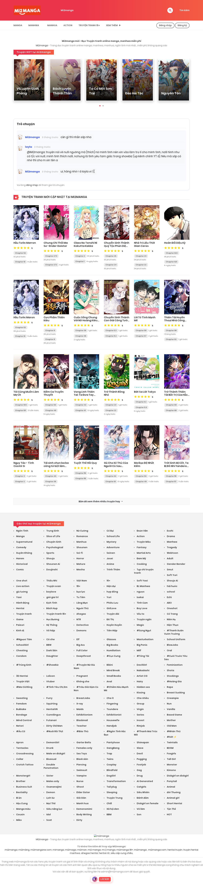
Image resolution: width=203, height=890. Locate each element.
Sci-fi (79, 552)
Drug (139, 775)
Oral (169, 650)
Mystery (111, 541)
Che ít (110, 698)
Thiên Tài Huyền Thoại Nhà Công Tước (174, 320)
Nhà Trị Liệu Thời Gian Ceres (144, 244)
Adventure (113, 547)
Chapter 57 (141, 336)
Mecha (80, 569)
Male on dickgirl (55, 753)
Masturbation (144, 639)
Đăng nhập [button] (165, 25)
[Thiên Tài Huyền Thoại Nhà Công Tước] (177, 296)
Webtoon (172, 552)
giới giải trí (52, 597)
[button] (170, 10)
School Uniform (175, 639)
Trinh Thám (113, 569)
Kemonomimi (84, 809)
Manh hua (82, 803)
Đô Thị (110, 619)
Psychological (54, 547)
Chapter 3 (20, 476)
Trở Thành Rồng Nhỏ (114, 393)
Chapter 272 (51, 264)
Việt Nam (81, 580)
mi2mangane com (41, 849)
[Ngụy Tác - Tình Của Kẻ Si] (26, 442)
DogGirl (111, 775)
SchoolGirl (22, 644)
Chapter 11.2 (111, 336)
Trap (109, 753)
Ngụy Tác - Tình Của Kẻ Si (23, 464)
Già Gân (81, 797)
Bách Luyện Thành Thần (62, 90)
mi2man (82, 849)
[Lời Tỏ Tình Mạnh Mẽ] (146, 296)
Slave (139, 748)
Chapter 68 (171, 410)
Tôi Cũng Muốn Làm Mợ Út (26, 393)
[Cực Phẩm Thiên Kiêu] (56, 296)
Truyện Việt (22, 681)
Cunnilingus (53, 714)
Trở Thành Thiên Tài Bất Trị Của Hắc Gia (176, 395)
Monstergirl (23, 775)
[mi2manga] (26, 10)
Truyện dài (112, 613)
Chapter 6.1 (141, 402)
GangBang (112, 748)
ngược (140, 591)
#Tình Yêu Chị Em (56, 687)
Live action (22, 586)
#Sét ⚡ (171, 736)
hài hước (171, 586)
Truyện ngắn (143, 619)
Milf (138, 650)
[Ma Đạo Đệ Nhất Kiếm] (146, 442)
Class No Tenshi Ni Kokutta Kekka (85, 244)
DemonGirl (52, 742)
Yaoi (19, 597)
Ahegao (81, 613)
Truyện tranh (24, 613)
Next (191, 81)
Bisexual (51, 759)
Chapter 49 (50, 410)
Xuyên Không (24, 552)
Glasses (111, 639)
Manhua (52, 25)
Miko (19, 820)
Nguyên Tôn (171, 93)
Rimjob (140, 725)
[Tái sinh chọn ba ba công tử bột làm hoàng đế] (56, 442)
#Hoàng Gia (174, 681)
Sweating (22, 698)
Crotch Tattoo (24, 764)
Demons (81, 630)
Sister (49, 775)
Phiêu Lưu (112, 602)
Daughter (52, 656)
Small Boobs (113, 676)
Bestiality (22, 792)
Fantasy (141, 547)
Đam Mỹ (141, 558)
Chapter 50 (50, 405)
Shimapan (142, 742)
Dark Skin (51, 650)
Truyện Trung (114, 797)
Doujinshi (52, 569)
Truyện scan (53, 586)
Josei (109, 558)
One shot (21, 580)
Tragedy (171, 547)
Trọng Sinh (52, 530)
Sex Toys (81, 753)
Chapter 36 (80, 330)
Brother (20, 781)
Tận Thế (171, 809)
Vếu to (140, 613)
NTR (78, 619)
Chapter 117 (171, 481)
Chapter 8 (50, 339)
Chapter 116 (80, 473)
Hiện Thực (172, 625)
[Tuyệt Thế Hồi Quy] (86, 442)
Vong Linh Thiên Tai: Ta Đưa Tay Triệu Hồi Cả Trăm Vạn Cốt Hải (85, 396)
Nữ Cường (82, 530)
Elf (77, 639)
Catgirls (141, 786)
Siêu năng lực (54, 809)
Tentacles (22, 748)
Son (138, 814)
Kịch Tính (51, 602)
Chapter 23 (141, 256)
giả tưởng (22, 591)
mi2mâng (23, 849)
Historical (22, 564)
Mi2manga (67, 10)
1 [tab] (100, 106)
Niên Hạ (171, 619)
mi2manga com (157, 849)
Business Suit (24, 786)
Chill (109, 803)
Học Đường (52, 619)
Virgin (140, 709)
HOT (169, 814)
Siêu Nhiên (142, 792)
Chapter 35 (80, 336)
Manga (17, 25)
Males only (52, 781)
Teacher (81, 725)
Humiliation (113, 650)
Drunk (49, 748)
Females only (84, 748)
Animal (170, 786)
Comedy (21, 547)
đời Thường (173, 792)
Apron (19, 742)
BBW (48, 644)
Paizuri (20, 625)
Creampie (172, 698)
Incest (140, 720)
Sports (50, 552)
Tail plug (111, 786)
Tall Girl (171, 759)
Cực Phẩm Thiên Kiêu (54, 319)
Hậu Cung (22, 803)
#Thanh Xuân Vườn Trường (173, 632)
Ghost (80, 786)
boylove (51, 591)
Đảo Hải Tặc (134, 93)
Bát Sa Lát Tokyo (145, 392)
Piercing (81, 764)
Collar (19, 759)
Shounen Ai (53, 564)
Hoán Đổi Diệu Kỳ (175, 243)
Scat (49, 820)
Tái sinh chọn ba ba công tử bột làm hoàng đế (56, 466)
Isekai (140, 597)
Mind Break (113, 670)
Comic (20, 569)
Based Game (174, 714)
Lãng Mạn (82, 602)
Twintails (172, 742)
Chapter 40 (50, 476)
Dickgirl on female (147, 803)
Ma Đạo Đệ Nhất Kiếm (144, 464)
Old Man (171, 725)
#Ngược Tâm (24, 639)
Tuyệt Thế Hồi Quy (85, 463)
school (170, 591)
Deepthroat (83, 656)
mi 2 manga (108, 849)
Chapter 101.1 (21, 405)
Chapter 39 (50, 481)
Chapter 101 (20, 410)
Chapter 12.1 (111, 330)
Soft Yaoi (142, 580)
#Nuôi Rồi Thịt (54, 731)
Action (67, 25)
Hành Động (22, 602)
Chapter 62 (171, 339)
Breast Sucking (175, 692)
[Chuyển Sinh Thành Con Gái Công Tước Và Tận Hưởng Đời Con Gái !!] (116, 296)
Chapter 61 (110, 481)
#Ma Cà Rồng (24, 687)
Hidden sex (143, 687)
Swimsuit (81, 770)
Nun (169, 703)
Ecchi (169, 530)
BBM (108, 814)
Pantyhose (113, 742)
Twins (109, 759)
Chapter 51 (20, 261)
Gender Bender (175, 564)
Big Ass (80, 644)
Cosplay (111, 764)
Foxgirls (171, 753)
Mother (171, 720)
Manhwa (33, 25)
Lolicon (50, 676)
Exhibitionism (84, 714)
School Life (113, 536)
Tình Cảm (142, 602)
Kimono (171, 770)
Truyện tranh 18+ (89, 25)
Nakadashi (142, 670)
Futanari (51, 720)
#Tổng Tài (142, 656)
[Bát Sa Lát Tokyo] (146, 371)
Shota (170, 670)
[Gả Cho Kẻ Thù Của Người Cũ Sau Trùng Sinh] (116, 442)
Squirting (51, 703)
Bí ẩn (19, 797)
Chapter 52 (20, 253)
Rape (169, 687)
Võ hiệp (50, 630)
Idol (48, 814)
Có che (50, 639)
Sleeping (111, 792)
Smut (169, 569)
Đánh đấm (142, 797)
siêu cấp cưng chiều (122, 853)
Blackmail (82, 720)
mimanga (58, 849)
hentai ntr (104, 853)
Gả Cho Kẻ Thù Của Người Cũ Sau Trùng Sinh (116, 466)
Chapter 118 (171, 476)
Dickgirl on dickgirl (177, 775)
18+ (78, 586)
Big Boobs (112, 644)
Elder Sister (83, 792)
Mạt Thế (51, 803)
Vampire (81, 775)
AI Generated (144, 781)
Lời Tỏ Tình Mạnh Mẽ (144, 319)
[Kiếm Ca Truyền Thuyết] (56, 371)
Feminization (174, 664)
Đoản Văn (142, 530)
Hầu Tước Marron (24, 243)
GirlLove (111, 608)
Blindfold (111, 770)
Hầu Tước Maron (24, 317)
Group (140, 703)
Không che (82, 681)
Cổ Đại (110, 530)
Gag (139, 770)
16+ (108, 580)
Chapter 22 (141, 264)
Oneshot (171, 608)
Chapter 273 (51, 256)
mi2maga (70, 849)
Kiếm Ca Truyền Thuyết (54, 393)
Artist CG (141, 676)
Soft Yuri (171, 575)
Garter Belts (83, 742)
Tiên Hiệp (111, 630)
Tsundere (112, 709)
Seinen (110, 552)
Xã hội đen (112, 809)
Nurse (79, 781)
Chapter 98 (171, 330)
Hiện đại (111, 586)
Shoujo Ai (172, 580)
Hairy (139, 681)
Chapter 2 (80, 256)
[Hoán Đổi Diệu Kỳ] (177, 222)
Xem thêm (112, 25)
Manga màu (23, 809)
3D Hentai (22, 676)
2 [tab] (103, 106)
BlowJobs (172, 644)
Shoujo (50, 558)
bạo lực (80, 591)
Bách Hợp (52, 608)
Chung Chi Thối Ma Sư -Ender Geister (56, 244)
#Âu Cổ (20, 731)
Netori (20, 725)
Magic (140, 625)
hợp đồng (112, 591)
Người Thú (82, 608)
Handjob (111, 725)
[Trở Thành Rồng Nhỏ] (116, 371)
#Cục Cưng (113, 656)
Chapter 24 (110, 264)
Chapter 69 (171, 405)
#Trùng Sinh (23, 664)
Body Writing (84, 814)
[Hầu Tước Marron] (26, 222)
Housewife (112, 720)
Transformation (116, 781)
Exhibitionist (113, 714)
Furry (49, 698)
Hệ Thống (51, 625)
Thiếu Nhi (51, 580)
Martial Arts (143, 552)
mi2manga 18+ (124, 849)
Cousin (20, 814)
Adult (169, 558)
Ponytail (171, 781)
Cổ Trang (172, 613)
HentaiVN (52, 709)
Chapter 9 (50, 330)
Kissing (140, 692)
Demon (50, 792)
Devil (139, 753)
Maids (80, 709)
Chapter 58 (141, 330)
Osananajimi (54, 786)
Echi (169, 597)
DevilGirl (141, 664)
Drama (170, 536)
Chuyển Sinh (53, 541)
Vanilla (170, 709)
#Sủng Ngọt (143, 630)
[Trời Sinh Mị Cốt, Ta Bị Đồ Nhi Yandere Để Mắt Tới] (177, 442)
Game (19, 619)
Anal (109, 681)
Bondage (21, 714)
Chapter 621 (171, 261)
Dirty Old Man (54, 725)
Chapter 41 (80, 410)
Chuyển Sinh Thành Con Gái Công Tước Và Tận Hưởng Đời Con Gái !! (116, 322)
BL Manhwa (143, 586)
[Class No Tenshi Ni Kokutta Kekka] (86, 222)
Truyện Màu (143, 541)
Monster (171, 764)
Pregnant (82, 676)
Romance (82, 536)
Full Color (82, 650)
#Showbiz (52, 664)
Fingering (112, 703)
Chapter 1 (79, 261)
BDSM (170, 748)
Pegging (141, 759)
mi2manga (11, 849)
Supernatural (24, 541)
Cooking (141, 564)
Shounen (81, 547)
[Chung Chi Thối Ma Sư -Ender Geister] (56, 222)
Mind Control (24, 720)
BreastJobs (83, 698)
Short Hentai (174, 803)
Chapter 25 (110, 256)
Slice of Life (53, 536)
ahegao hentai (89, 853)
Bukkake (21, 709)
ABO (169, 602)
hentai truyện (174, 849)
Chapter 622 (172, 253)
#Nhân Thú (173, 731)
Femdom (21, 703)
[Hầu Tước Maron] (26, 296)
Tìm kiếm (184, 10)
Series (140, 714)
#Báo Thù (82, 731)
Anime (110, 564)
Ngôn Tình (22, 530)
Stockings (172, 676)
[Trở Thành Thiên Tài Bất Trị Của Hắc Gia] (177, 371)
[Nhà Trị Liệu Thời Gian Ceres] (146, 222)
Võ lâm (140, 809)
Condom (21, 656)
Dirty (79, 820)
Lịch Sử (50, 797)
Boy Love (141, 608)
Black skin (82, 759)
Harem (20, 558)
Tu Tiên (80, 597)
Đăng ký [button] (182, 25)
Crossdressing (24, 753)
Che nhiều (142, 698)
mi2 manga (94, 849)
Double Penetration (51, 766)
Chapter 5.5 (141, 407)
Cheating (22, 650)
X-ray (79, 703)
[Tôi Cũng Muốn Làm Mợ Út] (26, 371)
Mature (80, 564)
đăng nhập (32, 185)
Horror (80, 558)
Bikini (109, 664)
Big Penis (141, 644)
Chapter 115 (80, 478)
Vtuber (50, 681)
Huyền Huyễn (114, 625)
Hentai (20, 608)
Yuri (108, 597)
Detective (82, 625)
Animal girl (172, 797)
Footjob (141, 764)
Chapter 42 (80, 405)
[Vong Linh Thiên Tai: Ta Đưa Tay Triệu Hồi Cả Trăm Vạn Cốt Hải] (86, 371)
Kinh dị (20, 630)
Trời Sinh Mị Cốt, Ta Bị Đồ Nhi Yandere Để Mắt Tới (176, 466)
